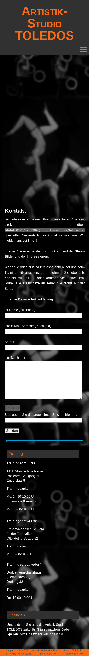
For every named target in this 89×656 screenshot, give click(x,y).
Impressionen (37, 256)
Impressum (48, 654)
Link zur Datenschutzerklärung (29, 299)
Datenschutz (73, 654)
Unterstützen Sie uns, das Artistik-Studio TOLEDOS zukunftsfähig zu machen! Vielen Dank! (38, 629)
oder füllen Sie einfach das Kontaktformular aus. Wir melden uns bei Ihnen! (45, 238)
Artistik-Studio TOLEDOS (44, 23)
